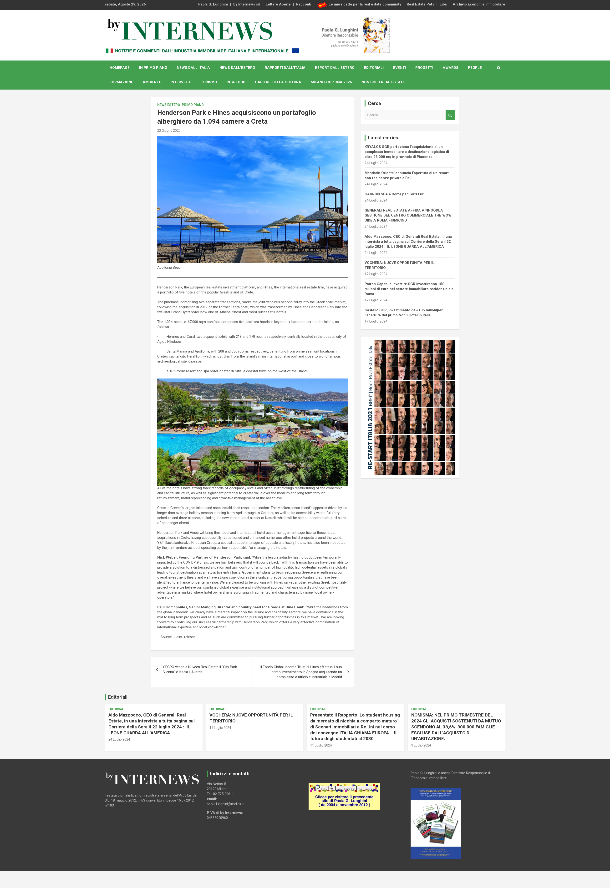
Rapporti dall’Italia (285, 68)
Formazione (121, 82)
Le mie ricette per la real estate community (365, 4)
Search (450, 115)
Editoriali (374, 68)
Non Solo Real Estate (383, 82)
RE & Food (236, 82)
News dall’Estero (237, 68)
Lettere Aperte (278, 4)
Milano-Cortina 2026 (331, 82)
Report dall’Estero (335, 68)
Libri (443, 4)
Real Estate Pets (420, 4)
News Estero (168, 105)
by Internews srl (246, 4)
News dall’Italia (193, 68)
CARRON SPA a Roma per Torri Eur (394, 194)
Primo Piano (193, 105)
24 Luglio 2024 (119, 739)
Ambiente (152, 82)
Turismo (209, 82)
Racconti (303, 4)
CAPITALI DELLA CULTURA (278, 82)
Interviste (181, 82)
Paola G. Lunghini (213, 4)
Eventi (399, 68)
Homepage (120, 68)
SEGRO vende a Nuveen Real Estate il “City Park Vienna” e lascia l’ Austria (200, 669)
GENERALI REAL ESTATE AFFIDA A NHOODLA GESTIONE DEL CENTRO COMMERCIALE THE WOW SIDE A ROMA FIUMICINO (408, 215)
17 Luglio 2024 (220, 728)
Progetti (424, 68)
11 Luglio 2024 (321, 745)
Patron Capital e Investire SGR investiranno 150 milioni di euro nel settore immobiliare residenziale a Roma (409, 289)
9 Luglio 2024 (421, 745)
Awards (450, 68)
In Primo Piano (153, 68)
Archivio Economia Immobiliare (479, 4)
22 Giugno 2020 (169, 130)
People (475, 68)
